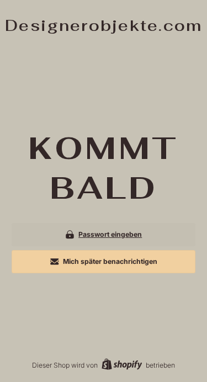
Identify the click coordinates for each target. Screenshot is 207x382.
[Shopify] (122, 365)
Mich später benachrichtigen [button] (110, 261)
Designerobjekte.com (104, 25)
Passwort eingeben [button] (110, 234)
